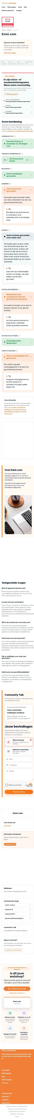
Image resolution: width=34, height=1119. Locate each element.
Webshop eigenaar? (8, 10)
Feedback (5, 1100)
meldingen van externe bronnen (15, 409)
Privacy (17, 1116)
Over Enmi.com (20, 62)
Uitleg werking (7, 1093)
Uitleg (20, 7)
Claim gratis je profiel (18, 988)
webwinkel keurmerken (12, 411)
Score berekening (11, 62)
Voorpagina (5, 1070)
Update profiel (10, 844)
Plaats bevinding (19, 792)
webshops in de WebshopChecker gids (20, 131)
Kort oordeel (4, 62)
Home (3, 7)
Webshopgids (11, 7)
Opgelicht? (5, 1096)
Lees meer (7, 826)
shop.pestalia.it (10, 914)
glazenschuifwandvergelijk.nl (14, 918)
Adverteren (6, 1103)
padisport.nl (9, 909)
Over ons (5, 1083)
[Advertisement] (17, 440)
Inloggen (19, 10)
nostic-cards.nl (10, 905)
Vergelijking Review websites (17, 1111)
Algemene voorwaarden (17, 1114)
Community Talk (28, 62)
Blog (25, 7)
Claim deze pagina (10, 53)
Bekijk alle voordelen (17, 993)
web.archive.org (7, 613)
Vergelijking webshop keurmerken (17, 1109)
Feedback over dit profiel (13, 950)
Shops (9, 30)
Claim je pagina (7, 1079)
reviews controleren (18, 407)
